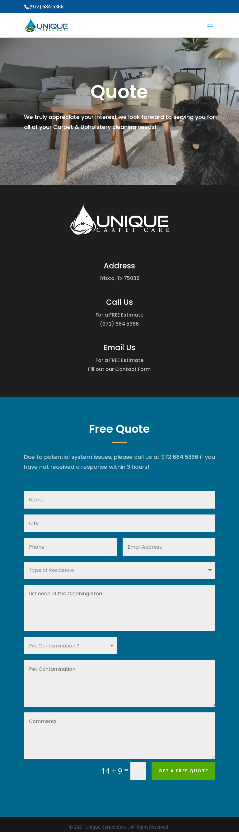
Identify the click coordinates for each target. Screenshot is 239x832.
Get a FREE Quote (183, 771)
